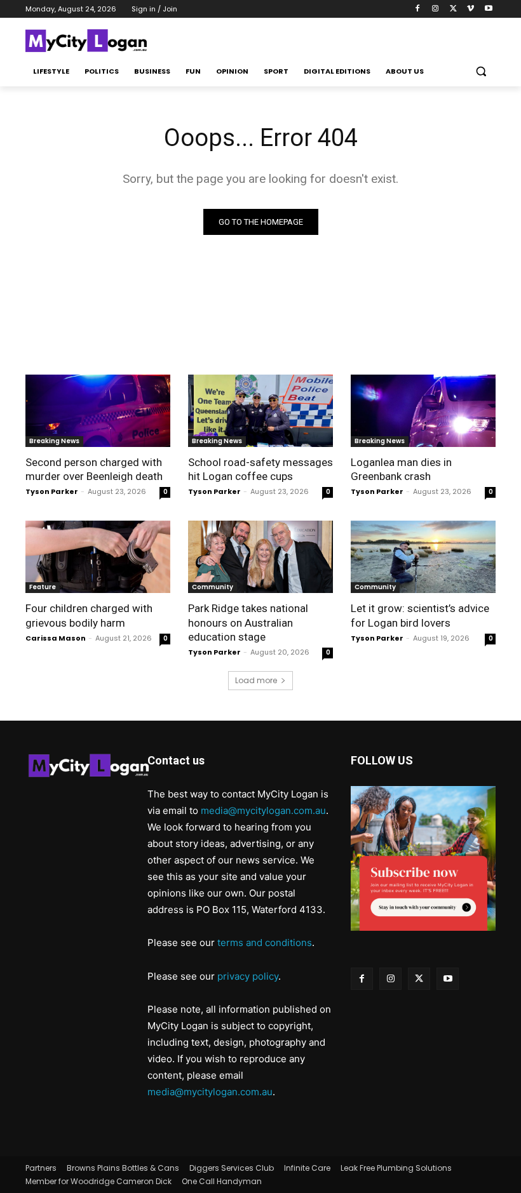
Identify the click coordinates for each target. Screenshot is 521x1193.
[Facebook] (417, 9)
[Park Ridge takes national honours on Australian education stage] (260, 557)
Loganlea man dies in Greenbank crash (401, 469)
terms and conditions (264, 942)
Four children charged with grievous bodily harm (88, 615)
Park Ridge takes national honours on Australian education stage (248, 622)
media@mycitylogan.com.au (263, 810)
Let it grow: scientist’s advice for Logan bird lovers (420, 615)
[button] (481, 71)
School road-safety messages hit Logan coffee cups (260, 469)
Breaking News (54, 441)
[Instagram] (435, 9)
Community (212, 587)
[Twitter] (453, 9)
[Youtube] (488, 9)
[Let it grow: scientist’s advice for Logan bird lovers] (423, 557)
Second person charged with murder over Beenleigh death (94, 469)
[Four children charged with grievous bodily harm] (97, 557)
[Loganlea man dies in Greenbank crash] (423, 411)
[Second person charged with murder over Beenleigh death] (97, 411)
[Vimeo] (470, 9)
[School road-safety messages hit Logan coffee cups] (260, 411)
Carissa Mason (55, 638)
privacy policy (247, 976)
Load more (256, 680)
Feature (42, 587)
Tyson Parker (51, 491)
